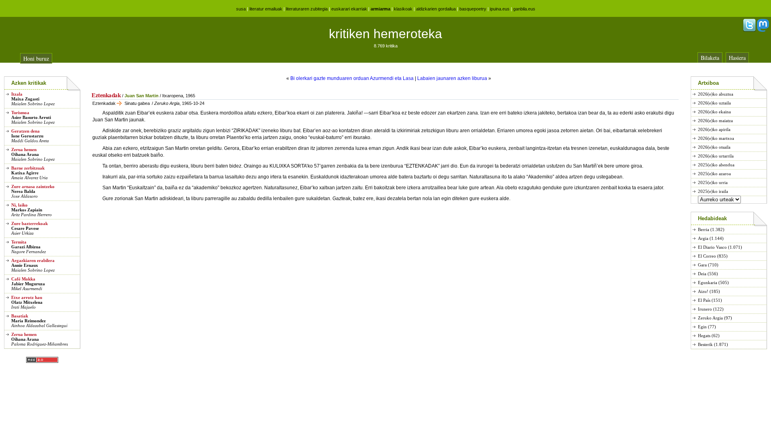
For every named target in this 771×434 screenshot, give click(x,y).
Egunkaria (707, 282)
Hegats (704, 335)
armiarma (380, 8)
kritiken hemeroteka (385, 34)
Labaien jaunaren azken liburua (452, 78)
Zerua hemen (24, 149)
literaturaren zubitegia (307, 8)
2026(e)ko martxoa (716, 138)
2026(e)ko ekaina (714, 111)
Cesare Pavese (25, 228)
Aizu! (703, 291)
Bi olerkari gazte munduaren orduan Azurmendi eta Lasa (352, 78)
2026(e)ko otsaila (714, 147)
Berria (703, 229)
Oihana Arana (25, 154)
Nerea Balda (23, 191)
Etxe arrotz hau (26, 297)
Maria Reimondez (28, 320)
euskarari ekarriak (349, 8)
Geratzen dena (25, 131)
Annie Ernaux (24, 265)
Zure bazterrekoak (29, 223)
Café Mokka (23, 278)
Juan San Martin (141, 95)
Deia (702, 273)
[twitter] (749, 30)
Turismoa (20, 112)
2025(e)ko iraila (713, 191)
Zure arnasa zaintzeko (33, 186)
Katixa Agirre (25, 172)
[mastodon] (763, 30)
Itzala (16, 94)
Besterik (705, 344)
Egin (702, 326)
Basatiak (19, 315)
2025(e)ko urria (713, 182)
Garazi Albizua (26, 246)
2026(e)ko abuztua (715, 94)
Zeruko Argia (710, 317)
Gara (702, 264)
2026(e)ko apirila (714, 129)
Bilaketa (710, 57)
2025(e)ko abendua (716, 164)
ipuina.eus (500, 8)
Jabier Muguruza (28, 283)
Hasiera (737, 57)
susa (241, 8)
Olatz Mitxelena (27, 302)
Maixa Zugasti (25, 98)
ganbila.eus (524, 8)
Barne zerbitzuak (28, 168)
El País (704, 300)
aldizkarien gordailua (436, 8)
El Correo (707, 256)
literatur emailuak (265, 8)
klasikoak (403, 8)
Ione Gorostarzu (27, 135)
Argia (703, 238)
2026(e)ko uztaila (714, 102)
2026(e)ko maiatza (715, 120)
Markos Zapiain (26, 209)
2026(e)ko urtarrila (716, 156)
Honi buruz (36, 58)
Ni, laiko (19, 205)
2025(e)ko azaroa (714, 173)
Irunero (705, 309)
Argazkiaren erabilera (33, 260)
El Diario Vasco (712, 247)
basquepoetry (472, 8)
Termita (19, 242)
